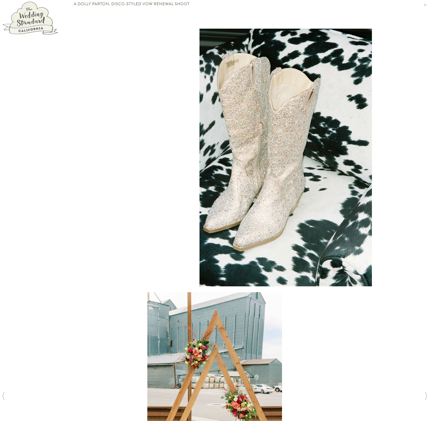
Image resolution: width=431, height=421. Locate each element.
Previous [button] (3, 396)
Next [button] (426, 396)
